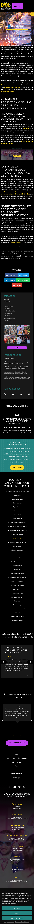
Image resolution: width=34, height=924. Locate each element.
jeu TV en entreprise (7, 91)
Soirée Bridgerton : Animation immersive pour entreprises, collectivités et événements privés (17, 377)
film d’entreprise (6, 85)
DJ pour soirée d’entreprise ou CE (17, 530)
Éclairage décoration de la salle (17, 522)
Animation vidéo (17, 558)
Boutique (16, 778)
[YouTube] (13, 394)
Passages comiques (17, 499)
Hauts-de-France (17, 846)
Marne (17, 867)
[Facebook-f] (10, 787)
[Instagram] (29, 394)
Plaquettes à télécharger (16, 758)
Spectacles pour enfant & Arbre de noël (17, 491)
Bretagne (17, 856)
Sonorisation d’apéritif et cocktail (17, 526)
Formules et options (17, 620)
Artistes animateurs (9, 318)
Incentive (17, 569)
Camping (8, 308)
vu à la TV (16, 766)
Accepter (17, 908)
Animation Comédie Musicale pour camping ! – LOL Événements (16, 650)
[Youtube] (15, 787)
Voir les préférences (17, 918)
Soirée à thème (17, 515)
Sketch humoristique (17, 534)
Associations (9, 306)
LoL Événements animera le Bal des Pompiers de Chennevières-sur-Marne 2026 (17, 362)
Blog (16, 770)
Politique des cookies (9, 922)
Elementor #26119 (9, 358)
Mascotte (17, 601)
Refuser (17, 913)
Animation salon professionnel (17, 577)
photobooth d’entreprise (12, 87)
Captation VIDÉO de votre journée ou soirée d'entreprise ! (17, 421)
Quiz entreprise (17, 511)
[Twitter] (21, 394)
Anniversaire (9, 304)
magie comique (16, 242)
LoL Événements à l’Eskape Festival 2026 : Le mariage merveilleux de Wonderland (16, 367)
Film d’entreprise (17, 565)
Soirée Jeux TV (17, 589)
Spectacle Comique (17, 562)
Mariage (7, 315)
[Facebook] (5, 394)
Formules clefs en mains (17, 616)
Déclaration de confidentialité (22, 922)
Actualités (6, 299)
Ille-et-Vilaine (17, 814)
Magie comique (17, 503)
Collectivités (8, 313)
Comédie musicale (17, 593)
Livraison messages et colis (17, 609)
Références (16, 762)
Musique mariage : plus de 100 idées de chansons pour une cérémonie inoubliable (15, 372)
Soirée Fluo (17, 613)
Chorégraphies (17, 546)
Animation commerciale (17, 573)
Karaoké (17, 554)
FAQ (16, 754)
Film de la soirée (17, 518)
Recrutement (16, 774)
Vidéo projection (17, 538)
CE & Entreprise (10, 311)
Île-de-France (17, 804)
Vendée (17, 877)
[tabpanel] (17, 718)
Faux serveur (17, 495)
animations (7, 301)
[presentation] (13, 735)
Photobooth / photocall (17, 585)
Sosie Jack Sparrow (17, 581)
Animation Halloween (17, 597)
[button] (11, 275)
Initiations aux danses (17, 550)
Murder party (17, 605)
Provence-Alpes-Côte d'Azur (17, 835)
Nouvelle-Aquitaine (17, 825)
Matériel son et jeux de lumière (17, 542)
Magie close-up (17, 507)
